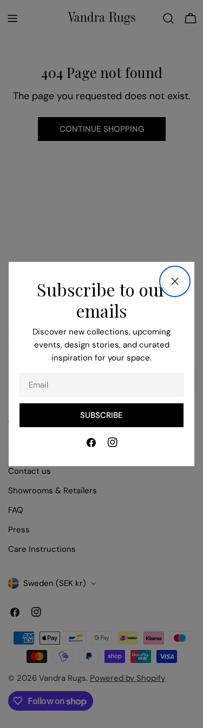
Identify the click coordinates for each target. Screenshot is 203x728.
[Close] (175, 281)
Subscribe (101, 415)
